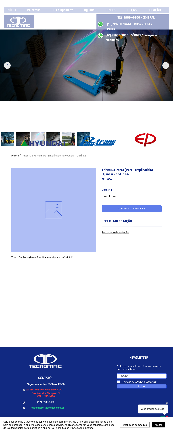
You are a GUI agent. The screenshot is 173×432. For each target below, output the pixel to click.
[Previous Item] (7, 65)
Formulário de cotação (115, 232)
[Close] (169, 424)
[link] (118, 221)
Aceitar (158, 424)
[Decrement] (104, 196)
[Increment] (114, 196)
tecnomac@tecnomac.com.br (47, 408)
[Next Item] (165, 65)
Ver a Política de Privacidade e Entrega (73, 427)
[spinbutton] (109, 196)
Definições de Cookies (135, 424)
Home (15, 155)
